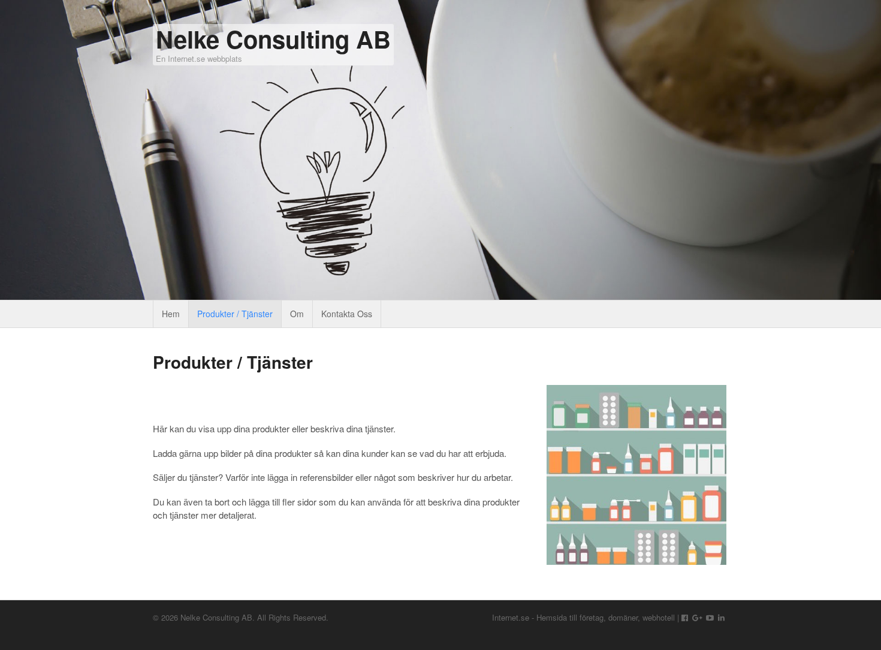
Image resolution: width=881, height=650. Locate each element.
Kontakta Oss (346, 314)
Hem (171, 314)
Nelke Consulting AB (273, 39)
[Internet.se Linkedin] (721, 617)
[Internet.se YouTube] (710, 617)
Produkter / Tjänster (235, 314)
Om (297, 314)
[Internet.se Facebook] (684, 617)
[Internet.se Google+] (697, 617)
